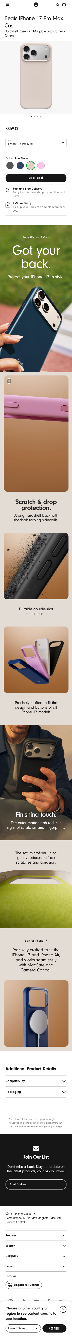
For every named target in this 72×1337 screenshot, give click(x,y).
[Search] (57, 4)
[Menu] (8, 4)
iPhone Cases (22, 1213)
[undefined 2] (34, 116)
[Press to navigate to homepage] (36, 4)
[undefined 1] (31, 116)
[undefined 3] (37, 116)
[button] (9, 381)
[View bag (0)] (64, 4)
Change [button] (27, 1286)
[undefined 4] (40, 116)
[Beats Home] (7, 1213)
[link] (36, 178)
